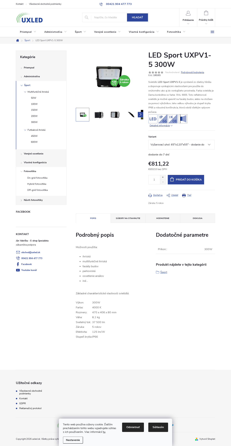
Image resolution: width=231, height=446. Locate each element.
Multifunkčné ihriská (38, 91)
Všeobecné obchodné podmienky (45, 4)
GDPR (22, 403)
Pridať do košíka (189, 180)
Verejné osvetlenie (33, 153)
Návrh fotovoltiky (33, 200)
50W (33, 98)
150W (34, 110)
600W (34, 142)
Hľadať (137, 17)
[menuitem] (28, 32)
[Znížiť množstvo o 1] (163, 182)
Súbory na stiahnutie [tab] (128, 218)
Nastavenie (73, 440)
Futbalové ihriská (36, 130)
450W (34, 136)
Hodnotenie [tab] (162, 218)
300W (34, 122)
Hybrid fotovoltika (36, 184)
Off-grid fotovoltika (37, 190)
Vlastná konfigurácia (35, 162)
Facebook (26, 264)
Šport (27, 85)
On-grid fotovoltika (37, 177)
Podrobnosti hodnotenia (192, 72)
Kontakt (19, 4)
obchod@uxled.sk (30, 252)
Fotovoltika (30, 171)
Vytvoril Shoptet (207, 439)
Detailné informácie (160, 125)
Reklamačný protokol (30, 408)
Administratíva (32, 76)
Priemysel (29, 67)
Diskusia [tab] (197, 218)
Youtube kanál (29, 270)
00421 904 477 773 (31, 258)
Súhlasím (158, 427)
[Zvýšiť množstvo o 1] (163, 177)
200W (34, 116)
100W (34, 104)
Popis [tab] (93, 218)
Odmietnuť (133, 427)
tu (104, 432)
